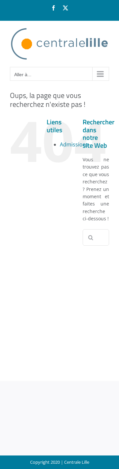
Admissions (74, 144)
